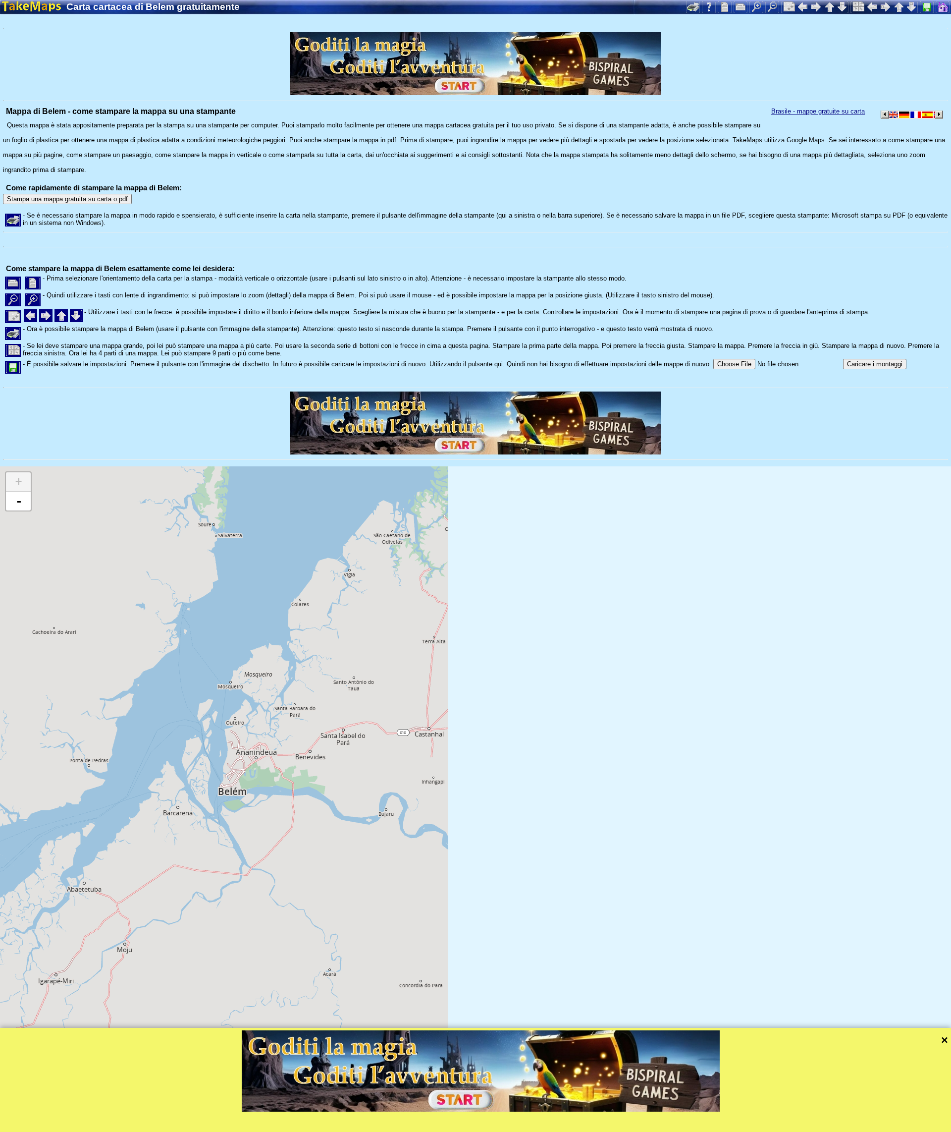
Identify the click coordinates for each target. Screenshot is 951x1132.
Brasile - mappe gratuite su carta (818, 111)
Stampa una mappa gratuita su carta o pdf (67, 199)
